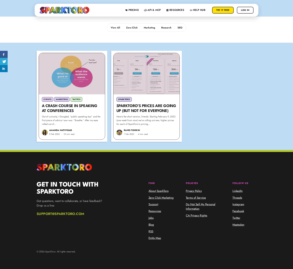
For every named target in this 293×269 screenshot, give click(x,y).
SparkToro (124, 99)
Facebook (238, 211)
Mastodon (238, 225)
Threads (237, 198)
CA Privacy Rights (196, 215)
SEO (180, 27)
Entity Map (155, 238)
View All (115, 27)
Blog (151, 225)
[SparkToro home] (64, 10)
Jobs (151, 218)
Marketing (149, 27)
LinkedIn (237, 191)
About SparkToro (159, 191)
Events (47, 99)
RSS (151, 231)
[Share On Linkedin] (4, 68)
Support (153, 204)
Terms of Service (196, 198)
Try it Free (222, 10)
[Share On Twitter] (4, 61)
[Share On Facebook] (4, 54)
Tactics (76, 99)
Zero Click (132, 27)
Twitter (236, 218)
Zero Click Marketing (161, 198)
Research (166, 27)
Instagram (238, 204)
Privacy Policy (194, 191)
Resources (155, 211)
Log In (245, 10)
